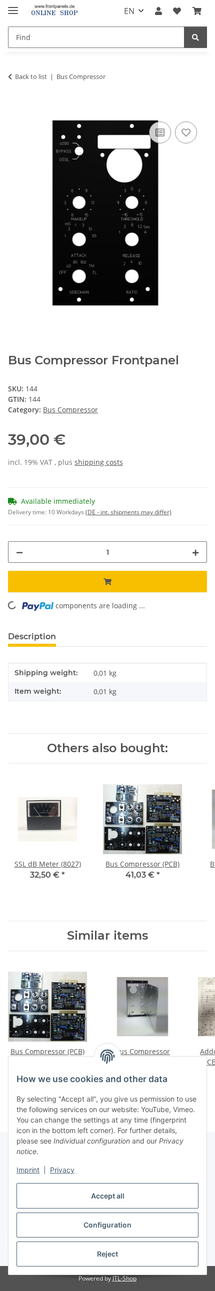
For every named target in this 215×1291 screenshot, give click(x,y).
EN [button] (129, 10)
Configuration (108, 1225)
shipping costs (98, 462)
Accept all (107, 1196)
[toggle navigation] (13, 6)
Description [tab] (32, 636)
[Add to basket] (16, 107)
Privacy (62, 1170)
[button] (159, 11)
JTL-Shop (124, 1278)
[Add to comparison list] (160, 132)
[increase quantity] (195, 552)
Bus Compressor (70, 409)
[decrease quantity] (19, 552)
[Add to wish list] (186, 132)
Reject (107, 1254)
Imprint (28, 1170)
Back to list (31, 76)
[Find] (195, 37)
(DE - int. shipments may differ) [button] (129, 512)
